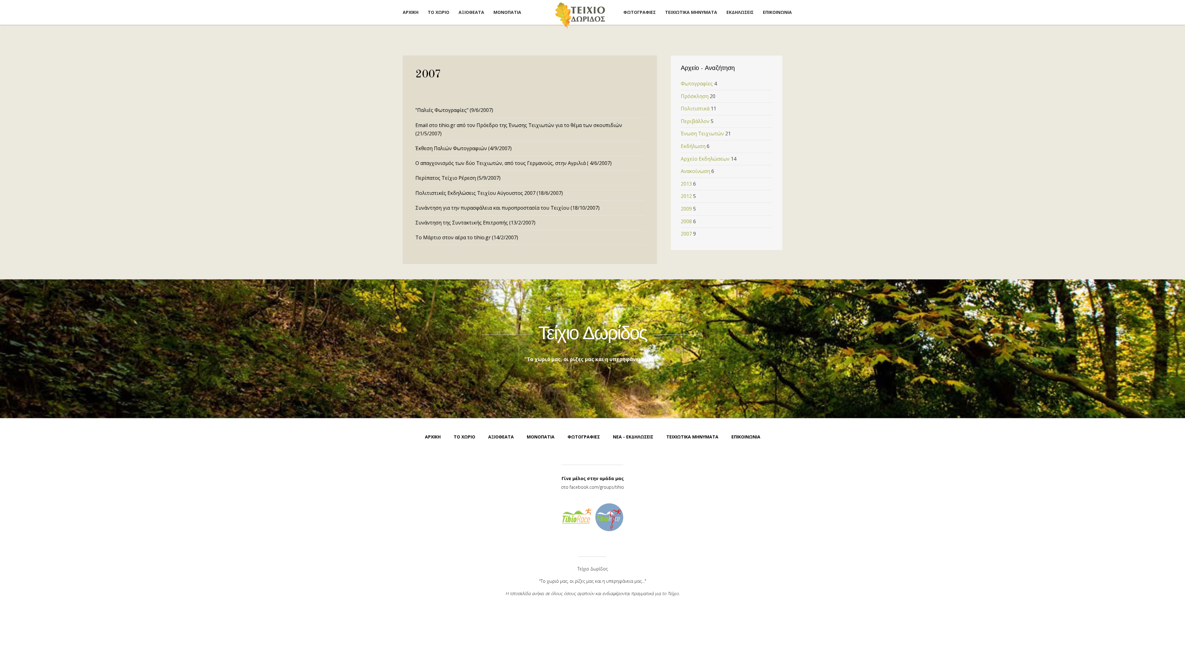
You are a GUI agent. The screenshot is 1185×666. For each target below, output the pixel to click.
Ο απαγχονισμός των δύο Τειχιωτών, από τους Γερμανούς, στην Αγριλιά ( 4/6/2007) (513, 163)
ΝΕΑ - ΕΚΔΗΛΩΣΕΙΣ (633, 437)
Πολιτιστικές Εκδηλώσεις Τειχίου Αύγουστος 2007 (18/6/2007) (489, 193)
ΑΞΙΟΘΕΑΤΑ (471, 12)
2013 (686, 183)
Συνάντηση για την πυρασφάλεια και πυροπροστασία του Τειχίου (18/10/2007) (507, 207)
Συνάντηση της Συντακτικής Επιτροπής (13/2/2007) (475, 222)
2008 (686, 221)
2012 (686, 196)
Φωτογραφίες (697, 83)
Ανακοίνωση (695, 171)
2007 (686, 233)
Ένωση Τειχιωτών (702, 133)
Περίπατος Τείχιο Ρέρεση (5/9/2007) (458, 178)
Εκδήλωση (693, 146)
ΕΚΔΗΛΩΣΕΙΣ (740, 12)
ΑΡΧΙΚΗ (410, 12)
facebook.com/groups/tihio (597, 487)
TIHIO (580, 15)
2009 (686, 208)
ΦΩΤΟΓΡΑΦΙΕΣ (639, 12)
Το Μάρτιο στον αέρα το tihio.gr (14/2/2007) (466, 237)
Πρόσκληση (695, 96)
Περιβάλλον (695, 121)
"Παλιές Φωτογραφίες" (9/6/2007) (454, 110)
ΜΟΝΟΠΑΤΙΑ (507, 12)
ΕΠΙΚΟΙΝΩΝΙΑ (777, 12)
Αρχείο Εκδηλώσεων (705, 158)
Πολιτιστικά (695, 108)
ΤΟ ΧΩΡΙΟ (438, 12)
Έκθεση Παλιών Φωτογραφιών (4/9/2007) (463, 148)
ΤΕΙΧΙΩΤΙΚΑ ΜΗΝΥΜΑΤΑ (691, 12)
